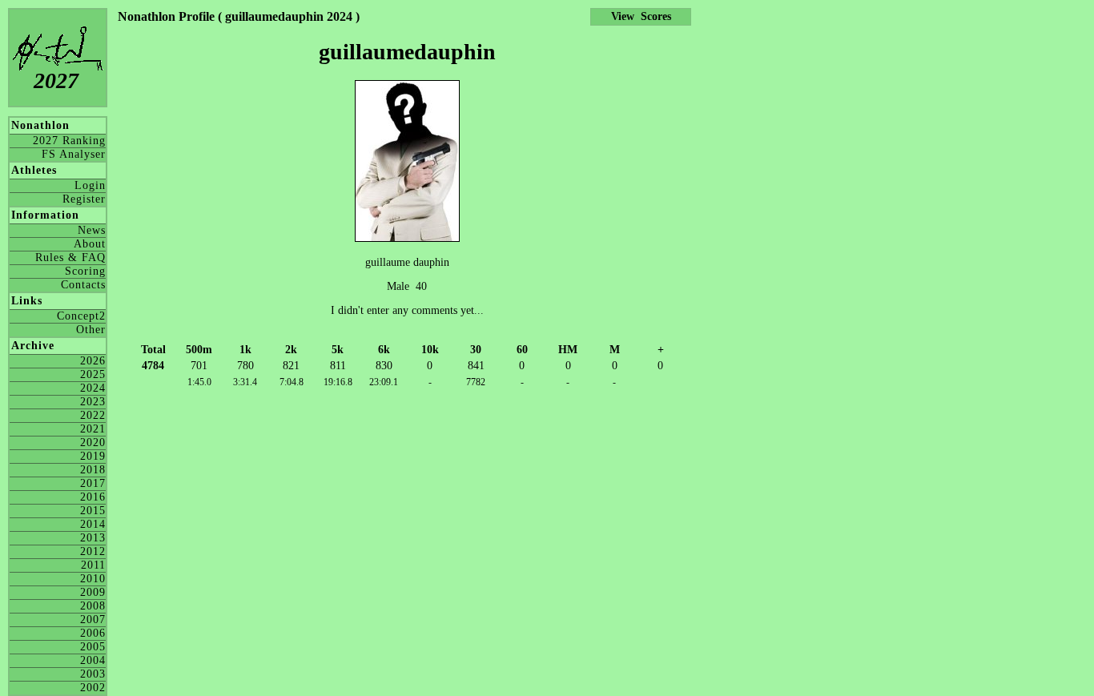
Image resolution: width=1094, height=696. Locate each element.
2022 (93, 415)
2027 (56, 80)
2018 (93, 470)
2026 (93, 361)
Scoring (85, 271)
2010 (93, 579)
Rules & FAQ (70, 257)
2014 (93, 524)
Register (84, 199)
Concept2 (81, 316)
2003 (93, 674)
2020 (93, 443)
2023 (93, 402)
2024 (93, 388)
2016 (93, 497)
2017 (93, 483)
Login (90, 185)
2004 (93, 660)
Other (91, 330)
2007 (93, 620)
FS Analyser (74, 154)
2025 (93, 374)
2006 (93, 633)
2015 (93, 511)
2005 (93, 647)
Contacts (83, 285)
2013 (93, 538)
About (90, 244)
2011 (93, 565)
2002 (93, 688)
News (92, 230)
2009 (93, 592)
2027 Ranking (69, 141)
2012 (93, 551)
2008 (93, 606)
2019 (93, 456)
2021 (93, 429)
